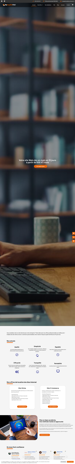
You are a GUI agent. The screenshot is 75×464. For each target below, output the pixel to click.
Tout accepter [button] (70, 461)
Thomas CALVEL (60, 451)
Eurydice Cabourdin (32, 451)
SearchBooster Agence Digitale (15, 453)
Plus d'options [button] (63, 461)
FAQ (54, 4)
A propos (63, 4)
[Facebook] (2, 1)
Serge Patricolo (45, 451)
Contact (68, 4)
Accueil (33, 4)
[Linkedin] (4, 1)
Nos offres (40, 4)
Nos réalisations (48, 4)
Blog (58, 4)
